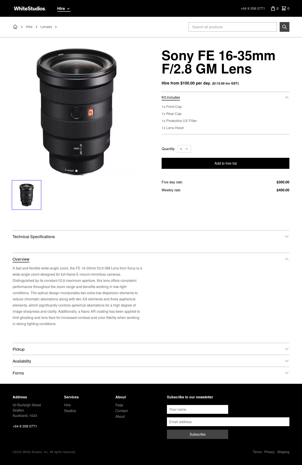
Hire (61, 8)
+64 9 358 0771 (253, 8)
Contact (121, 410)
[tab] (27, 195)
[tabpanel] (76, 112)
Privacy (269, 452)
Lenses (46, 26)
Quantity (168, 148)
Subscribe (198, 434)
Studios (70, 410)
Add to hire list (225, 163)
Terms (257, 452)
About (120, 416)
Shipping (283, 452)
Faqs (119, 404)
